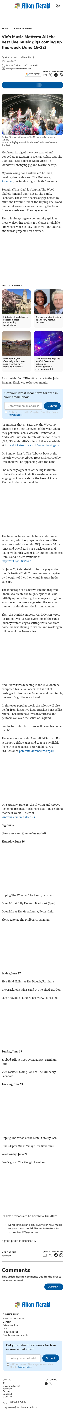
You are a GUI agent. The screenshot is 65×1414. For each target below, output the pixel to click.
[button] (7, 6)
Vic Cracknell (11, 57)
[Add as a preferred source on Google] (33, 74)
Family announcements (15, 1335)
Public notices (10, 1331)
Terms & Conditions (13, 1318)
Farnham (7, 181)
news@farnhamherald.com (23, 1407)
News (5, 28)
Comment (54, 1286)
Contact (7, 1321)
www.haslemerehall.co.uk (18, 817)
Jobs (5, 1328)
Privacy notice (15, 415)
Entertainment (23, 28)
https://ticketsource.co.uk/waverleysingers (32, 445)
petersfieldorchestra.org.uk (36, 751)
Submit (52, 406)
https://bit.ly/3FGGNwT (16, 561)
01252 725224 (20, 1402)
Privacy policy (10, 1325)
